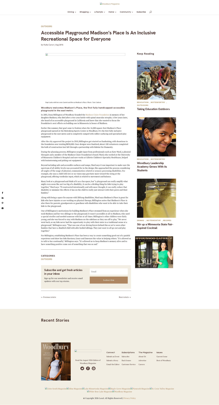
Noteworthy (158, 102)
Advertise (142, 360)
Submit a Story (112, 360)
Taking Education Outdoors (153, 109)
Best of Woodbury (164, 360)
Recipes (167, 220)
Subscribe (125, 356)
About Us (142, 356)
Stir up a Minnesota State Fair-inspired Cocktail (155, 226)
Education (143, 102)
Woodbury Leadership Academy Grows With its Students (152, 166)
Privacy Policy (130, 398)
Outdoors (46, 26)
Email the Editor (113, 364)
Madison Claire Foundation (97, 114)
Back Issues (126, 360)
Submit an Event (112, 356)
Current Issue (162, 356)
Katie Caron (49, 45)
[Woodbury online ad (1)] (154, 267)
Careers (142, 364)
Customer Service (129, 364)
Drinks (140, 220)
